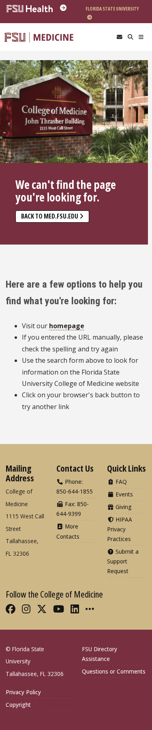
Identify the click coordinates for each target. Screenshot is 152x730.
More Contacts (67, 531)
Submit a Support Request (123, 561)
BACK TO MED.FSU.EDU (49, 216)
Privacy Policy (23, 692)
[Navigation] (141, 37)
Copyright (18, 704)
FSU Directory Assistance (99, 654)
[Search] (130, 37)
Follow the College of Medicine (54, 594)
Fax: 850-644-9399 (72, 509)
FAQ (120, 481)
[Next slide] (138, 133)
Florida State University (112, 8)
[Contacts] (119, 37)
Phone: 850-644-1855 (74, 486)
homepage (66, 325)
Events (123, 494)
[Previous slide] (10, 133)
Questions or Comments (114, 671)
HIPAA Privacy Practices (119, 529)
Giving (123, 507)
